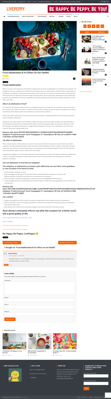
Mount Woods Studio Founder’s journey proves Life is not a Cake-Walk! (98, 60)
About (79, 397)
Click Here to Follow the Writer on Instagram (15, 225)
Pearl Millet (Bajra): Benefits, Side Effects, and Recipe (98, 37)
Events (29, 1)
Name (6, 297)
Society (68, 16)
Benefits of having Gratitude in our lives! (68, 242)
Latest (87, 32)
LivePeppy (6, 79)
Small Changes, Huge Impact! (13, 242)
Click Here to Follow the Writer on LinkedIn (15, 229)
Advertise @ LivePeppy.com (45, 1)
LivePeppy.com (23, 397)
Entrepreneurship (13, 16)
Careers (35, 1)
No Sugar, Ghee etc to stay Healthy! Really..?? (64, 352)
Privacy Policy (98, 397)
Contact (56, 1)
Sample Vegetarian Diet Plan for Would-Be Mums (98, 71)
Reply (6, 265)
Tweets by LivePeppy (86, 91)
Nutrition (5, 75)
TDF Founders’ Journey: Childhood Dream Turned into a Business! (99, 48)
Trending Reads (21, 1)
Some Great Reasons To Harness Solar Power (99, 80)
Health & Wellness (28, 16)
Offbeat (61, 16)
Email (6, 304)
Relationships (42, 16)
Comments (101, 32)
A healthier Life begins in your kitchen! (12, 352)
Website (6, 311)
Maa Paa (51, 16)
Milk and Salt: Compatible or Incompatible (37, 352)
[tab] (87, 32)
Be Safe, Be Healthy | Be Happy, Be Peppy (70, 1)
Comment (7, 280)
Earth (76, 16)
